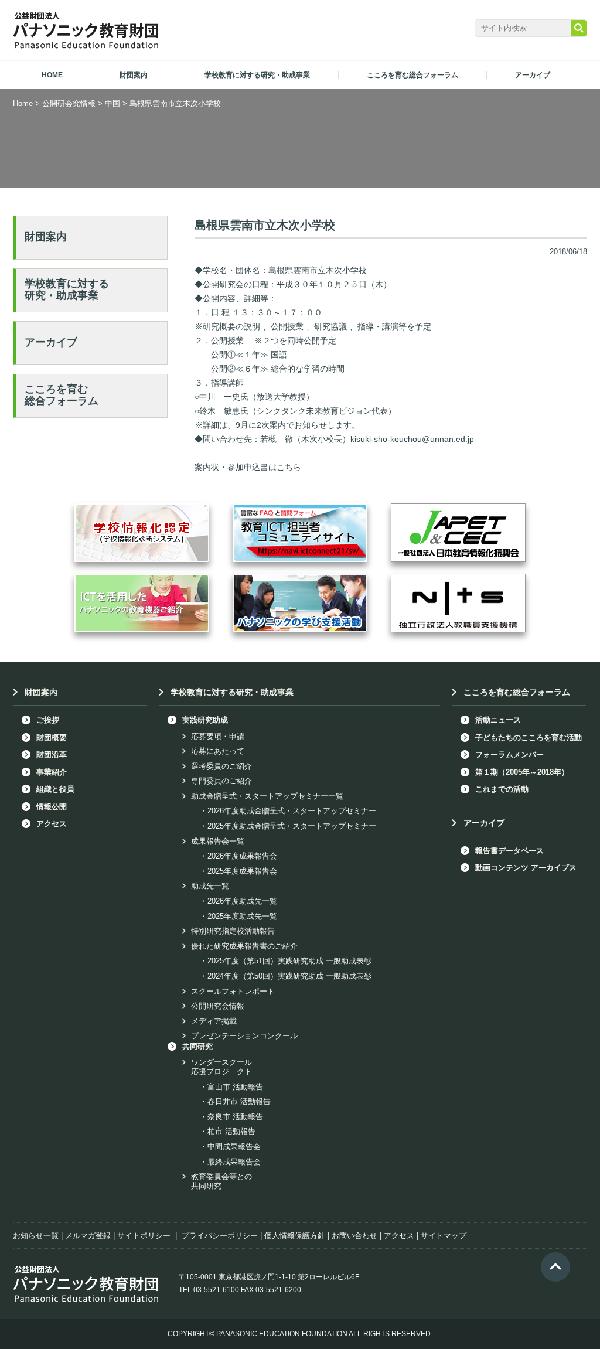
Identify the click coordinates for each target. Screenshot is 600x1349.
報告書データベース (509, 850)
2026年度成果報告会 (242, 855)
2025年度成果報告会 (242, 871)
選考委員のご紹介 (221, 766)
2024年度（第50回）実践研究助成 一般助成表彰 (289, 976)
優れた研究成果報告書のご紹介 (244, 946)
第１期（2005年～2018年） (522, 772)
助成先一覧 (210, 885)
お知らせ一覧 (36, 1235)
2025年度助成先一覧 (242, 916)
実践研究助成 (205, 720)
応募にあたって (217, 751)
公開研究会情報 (217, 1005)
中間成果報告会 (234, 1146)
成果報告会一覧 (217, 841)
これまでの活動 (502, 789)
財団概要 (51, 737)
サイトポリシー (144, 1235)
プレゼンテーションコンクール (244, 1035)
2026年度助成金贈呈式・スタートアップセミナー (291, 810)
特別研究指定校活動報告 (233, 930)
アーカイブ (51, 342)
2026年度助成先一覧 (242, 901)
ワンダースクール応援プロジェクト (221, 1067)
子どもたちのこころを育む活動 (528, 737)
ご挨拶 (47, 720)
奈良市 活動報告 (235, 1116)
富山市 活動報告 (235, 1086)
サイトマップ (443, 1235)
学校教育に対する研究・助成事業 (67, 289)
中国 (112, 103)
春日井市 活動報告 (239, 1101)
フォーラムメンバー (509, 754)
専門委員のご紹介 (221, 780)
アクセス (51, 823)
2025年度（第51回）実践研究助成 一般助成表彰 (289, 960)
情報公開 (51, 806)
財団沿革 (51, 754)
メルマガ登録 (88, 1235)
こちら (289, 467)
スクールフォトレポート (233, 991)
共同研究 (197, 1046)
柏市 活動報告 (231, 1131)
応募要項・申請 (217, 736)
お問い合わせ (354, 1235)
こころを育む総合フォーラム (61, 395)
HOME (52, 75)
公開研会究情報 (69, 103)
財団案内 (46, 237)
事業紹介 (51, 772)
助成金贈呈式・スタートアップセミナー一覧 (267, 796)
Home (23, 103)
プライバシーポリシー (220, 1235)
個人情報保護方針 (294, 1235)
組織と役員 (55, 789)
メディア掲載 (214, 1021)
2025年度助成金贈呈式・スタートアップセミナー (291, 826)
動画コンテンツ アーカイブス (526, 867)
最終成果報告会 (234, 1161)
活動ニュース (498, 720)
